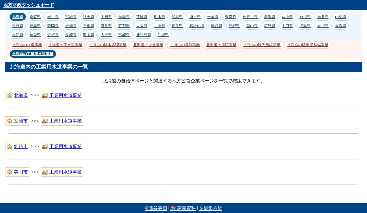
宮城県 (71, 17)
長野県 (17, 26)
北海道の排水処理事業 (107, 45)
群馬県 (177, 17)
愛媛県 (340, 26)
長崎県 (71, 35)
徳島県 (305, 26)
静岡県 (53, 26)
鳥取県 (216, 26)
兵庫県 (159, 26)
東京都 (230, 17)
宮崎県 (124, 35)
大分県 (106, 35)
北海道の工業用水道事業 (32, 54)
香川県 (323, 26)
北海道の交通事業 (148, 45)
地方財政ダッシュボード (28, 4)
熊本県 (88, 35)
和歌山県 (197, 26)
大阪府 (141, 26)
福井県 (323, 17)
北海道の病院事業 (221, 45)
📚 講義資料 (183, 207)
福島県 (124, 17)
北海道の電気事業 (185, 45)
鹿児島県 (143, 35)
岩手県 (53, 17)
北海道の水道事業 (27, 45)
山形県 (106, 17)
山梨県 (340, 17)
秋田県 (88, 17)
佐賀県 (53, 35)
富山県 (287, 17)
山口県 (287, 26)
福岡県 (35, 35)
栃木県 (159, 17)
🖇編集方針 (210, 207)
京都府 (124, 26)
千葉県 (212, 17)
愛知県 (71, 26)
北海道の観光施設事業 (262, 45)
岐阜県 (35, 26)
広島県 (269, 26)
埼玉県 (195, 17)
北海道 (17, 17)
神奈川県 (250, 17)
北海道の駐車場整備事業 (307, 45)
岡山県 (252, 26)
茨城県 (141, 17)
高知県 (17, 35)
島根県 (234, 26)
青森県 (35, 17)
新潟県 (269, 17)
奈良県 (177, 26)
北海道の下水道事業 (65, 45)
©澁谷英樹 (156, 207)
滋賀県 (106, 26)
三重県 (88, 26)
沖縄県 (163, 35)
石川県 (305, 17)
